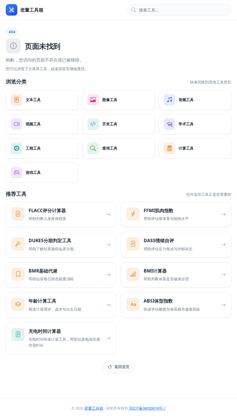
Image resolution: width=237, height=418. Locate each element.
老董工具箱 (93, 408)
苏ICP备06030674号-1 (147, 408)
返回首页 (121, 366)
